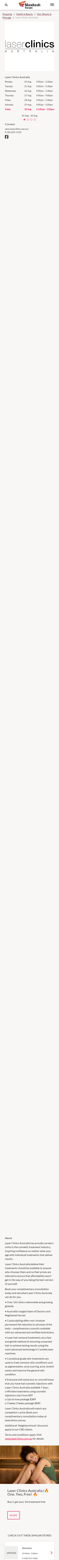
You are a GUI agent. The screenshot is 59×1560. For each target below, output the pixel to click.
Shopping (7, 14)
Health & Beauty (24, 14)
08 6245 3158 (14, 132)
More (13, 1515)
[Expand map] (29, 686)
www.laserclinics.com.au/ (17, 129)
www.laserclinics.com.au (18, 1438)
